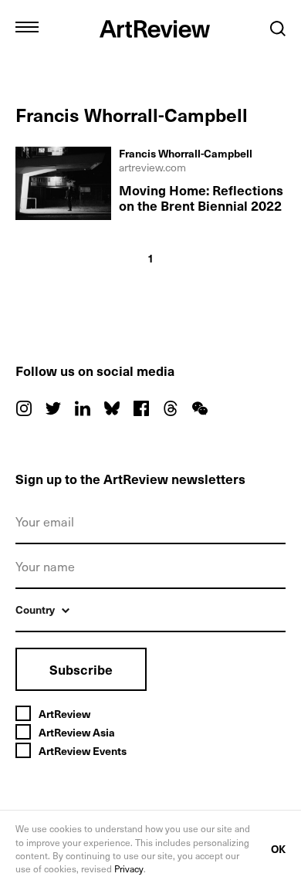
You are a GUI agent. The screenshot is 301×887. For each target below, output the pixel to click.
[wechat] (200, 408)
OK (278, 849)
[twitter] (53, 408)
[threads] (170, 408)
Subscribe (81, 669)
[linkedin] (82, 408)
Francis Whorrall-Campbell (185, 154)
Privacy (129, 868)
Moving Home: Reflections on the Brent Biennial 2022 (201, 197)
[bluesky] (112, 408)
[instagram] (24, 408)
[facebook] (141, 408)
